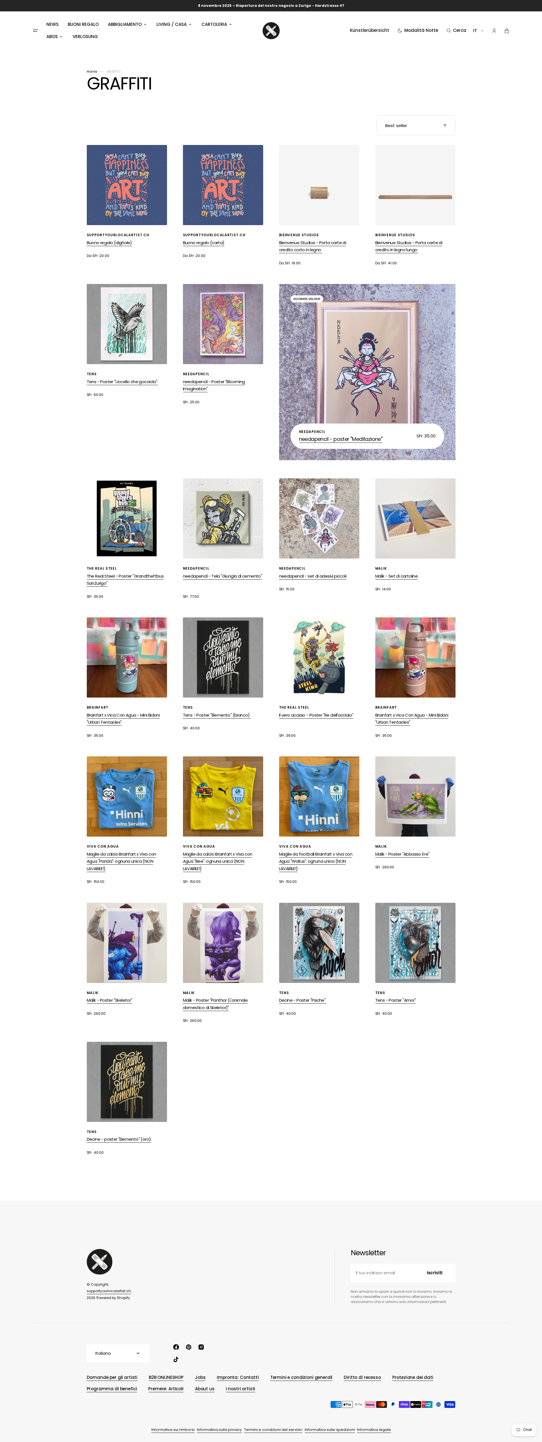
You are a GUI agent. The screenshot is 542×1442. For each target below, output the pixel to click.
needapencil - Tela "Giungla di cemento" (222, 576)
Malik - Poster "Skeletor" (109, 1000)
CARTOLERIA (214, 24)
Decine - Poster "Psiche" (303, 1000)
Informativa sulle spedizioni (330, 1429)
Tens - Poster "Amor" (395, 1000)
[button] (456, 30)
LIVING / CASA (171, 24)
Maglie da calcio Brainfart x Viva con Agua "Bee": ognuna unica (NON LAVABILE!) (217, 861)
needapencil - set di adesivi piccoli (312, 576)
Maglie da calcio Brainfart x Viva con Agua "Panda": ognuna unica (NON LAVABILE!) (121, 861)
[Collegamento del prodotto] (127, 202)
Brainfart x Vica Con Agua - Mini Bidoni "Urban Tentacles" (123, 718)
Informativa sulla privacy (219, 1429)
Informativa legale (374, 1429)
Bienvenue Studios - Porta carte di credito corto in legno (312, 246)
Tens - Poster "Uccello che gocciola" (122, 382)
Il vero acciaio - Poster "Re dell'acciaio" (316, 715)
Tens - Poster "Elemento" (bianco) (217, 715)
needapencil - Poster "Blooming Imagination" (214, 385)
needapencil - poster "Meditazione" (341, 439)
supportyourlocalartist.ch (109, 1291)
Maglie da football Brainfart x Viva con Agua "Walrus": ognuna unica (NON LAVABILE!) (316, 861)
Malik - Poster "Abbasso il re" (402, 854)
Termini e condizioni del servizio (273, 1429)
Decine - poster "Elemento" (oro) (119, 1139)
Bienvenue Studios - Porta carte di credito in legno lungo (408, 246)
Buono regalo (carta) (203, 243)
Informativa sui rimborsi (173, 1429)
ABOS (52, 37)
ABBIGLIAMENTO (125, 24)
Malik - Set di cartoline (396, 576)
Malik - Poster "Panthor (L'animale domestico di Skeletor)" (215, 1004)
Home (92, 71)
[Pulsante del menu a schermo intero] (35, 30)
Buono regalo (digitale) (109, 243)
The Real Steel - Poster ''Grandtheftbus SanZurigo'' (125, 579)
